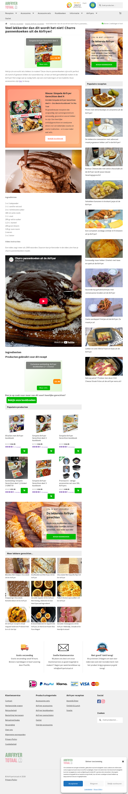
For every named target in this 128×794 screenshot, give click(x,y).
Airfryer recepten (16, 24)
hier (20, 81)
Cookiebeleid (88, 789)
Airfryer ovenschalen (45, 702)
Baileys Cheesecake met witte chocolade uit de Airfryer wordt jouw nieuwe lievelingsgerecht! (104, 171)
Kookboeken (60, 13)
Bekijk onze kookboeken (22, 387)
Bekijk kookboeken (61, 523)
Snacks (69, 697)
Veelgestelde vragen (14, 692)
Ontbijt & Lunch (73, 692)
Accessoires (26, 13)
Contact (8, 688)
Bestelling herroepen (14, 702)
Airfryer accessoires (44, 692)
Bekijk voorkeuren (115, 783)
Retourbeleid (10, 697)
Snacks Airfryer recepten (34, 24)
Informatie (74, 13)
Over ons (9, 717)
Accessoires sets (43, 688)
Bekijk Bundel (54, 125)
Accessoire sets (44, 13)
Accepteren (73, 783)
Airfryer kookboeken (44, 697)
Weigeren (94, 783)
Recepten (9, 13)
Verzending (10, 712)
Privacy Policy (98, 789)
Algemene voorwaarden (15, 721)
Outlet (8, 18)
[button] (123, 761)
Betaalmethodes (12, 707)
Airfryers (90, 13)
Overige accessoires (44, 712)
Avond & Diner (72, 688)
